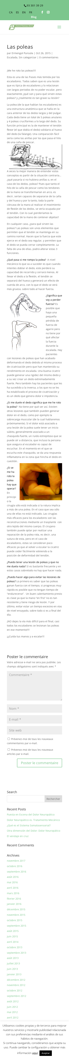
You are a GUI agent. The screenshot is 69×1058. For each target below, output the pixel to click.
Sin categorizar (27, 57)
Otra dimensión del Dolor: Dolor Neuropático (33, 830)
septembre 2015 (16, 925)
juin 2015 (12, 936)
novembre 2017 (16, 860)
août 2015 (13, 931)
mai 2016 (12, 882)
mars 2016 (13, 893)
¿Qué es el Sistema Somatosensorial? (29, 825)
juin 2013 (12, 969)
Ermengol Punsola (22, 53)
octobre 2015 (14, 920)
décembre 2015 (16, 909)
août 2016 (13, 877)
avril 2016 (12, 887)
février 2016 (14, 898)
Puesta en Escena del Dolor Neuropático (30, 814)
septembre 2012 (16, 996)
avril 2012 (12, 1017)
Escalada (12, 57)
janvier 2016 (14, 904)
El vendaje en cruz (18, 836)
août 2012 (13, 1001)
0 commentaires (48, 57)
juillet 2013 (13, 963)
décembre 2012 (16, 979)
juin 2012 (12, 1006)
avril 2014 (12, 941)
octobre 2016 (14, 866)
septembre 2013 (16, 952)
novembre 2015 (16, 914)
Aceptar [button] (46, 1053)
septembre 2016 (16, 871)
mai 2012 (12, 1012)
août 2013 (13, 958)
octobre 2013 (14, 947)
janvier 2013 (14, 974)
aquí (35, 1053)
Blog (33, 17)
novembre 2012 (16, 985)
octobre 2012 (14, 990)
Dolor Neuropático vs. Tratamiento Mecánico (33, 820)
